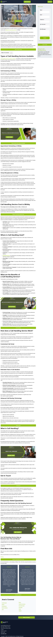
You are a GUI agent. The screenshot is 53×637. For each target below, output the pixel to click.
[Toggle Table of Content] (11, 53)
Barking (2, 556)
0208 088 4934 (27, 1)
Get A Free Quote (18, 594)
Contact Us (18, 485)
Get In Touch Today (18, 49)
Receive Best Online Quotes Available (18, 143)
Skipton (20, 610)
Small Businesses (6, 255)
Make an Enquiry (26, 617)
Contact (50, 1)
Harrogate (20, 607)
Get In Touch (45, 44)
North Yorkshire (5, 607)
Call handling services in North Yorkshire (8, 58)
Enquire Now (18, 425)
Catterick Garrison (22, 604)
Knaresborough (21, 605)
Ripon (20, 602)
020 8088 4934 (3, 633)
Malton (3, 604)
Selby (20, 609)
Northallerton (4, 606)
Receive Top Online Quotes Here (18, 214)
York (3, 609)
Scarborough (4, 602)
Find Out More (18, 327)
